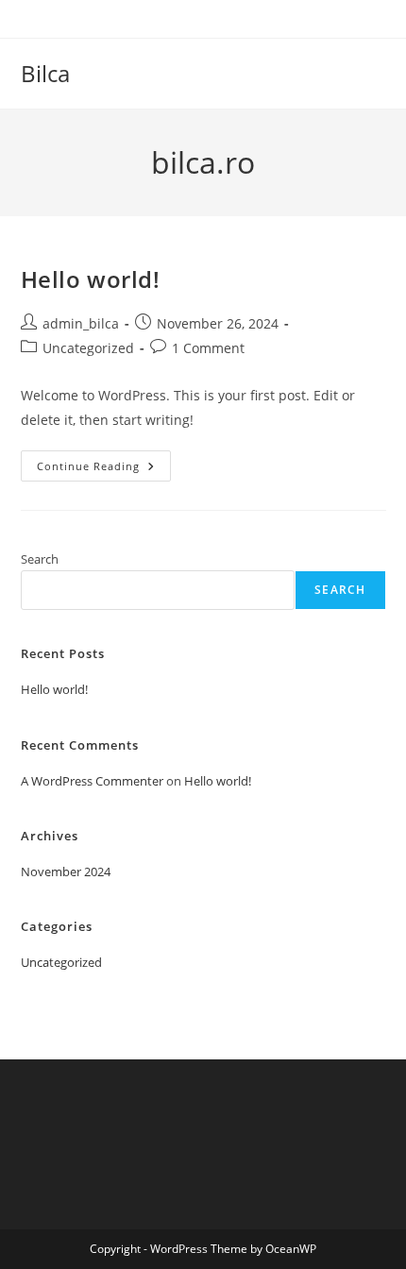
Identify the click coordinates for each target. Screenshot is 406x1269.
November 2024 (65, 871)
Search (40, 558)
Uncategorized (88, 348)
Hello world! (91, 279)
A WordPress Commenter (92, 780)
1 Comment (208, 348)
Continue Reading (104, 469)
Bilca (45, 73)
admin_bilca (80, 323)
